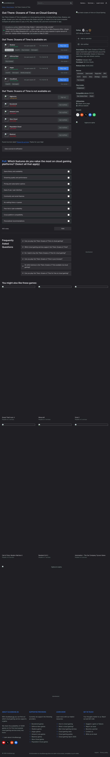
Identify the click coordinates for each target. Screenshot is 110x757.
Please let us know (23, 142)
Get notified (63, 105)
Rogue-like (98, 73)
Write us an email (91, 734)
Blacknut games (37, 737)
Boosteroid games (37, 724)
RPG (105, 73)
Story (90, 76)
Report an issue (91, 726)
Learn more (100, 3)
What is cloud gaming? (66, 726)
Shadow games (37, 729)
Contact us (89, 731)
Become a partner (92, 729)
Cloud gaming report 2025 (67, 737)
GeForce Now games (38, 726)
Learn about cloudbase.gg (12, 737)
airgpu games (36, 731)
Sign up (63, 97)
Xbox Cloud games (38, 739)
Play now (63, 46)
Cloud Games (10, 7)
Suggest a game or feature (94, 724)
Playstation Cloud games (40, 742)
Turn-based (80, 80)
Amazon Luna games (38, 734)
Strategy (97, 76)
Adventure (80, 73)
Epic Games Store (82, 96)
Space (85, 76)
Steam (91, 96)
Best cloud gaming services (68, 729)
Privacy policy (104, 752)
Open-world (89, 73)
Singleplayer (80, 88)
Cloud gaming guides (66, 734)
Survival (104, 76)
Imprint (97, 752)
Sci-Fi (78, 76)
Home (3, 7)
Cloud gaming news (65, 731)
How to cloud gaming (66, 724)
